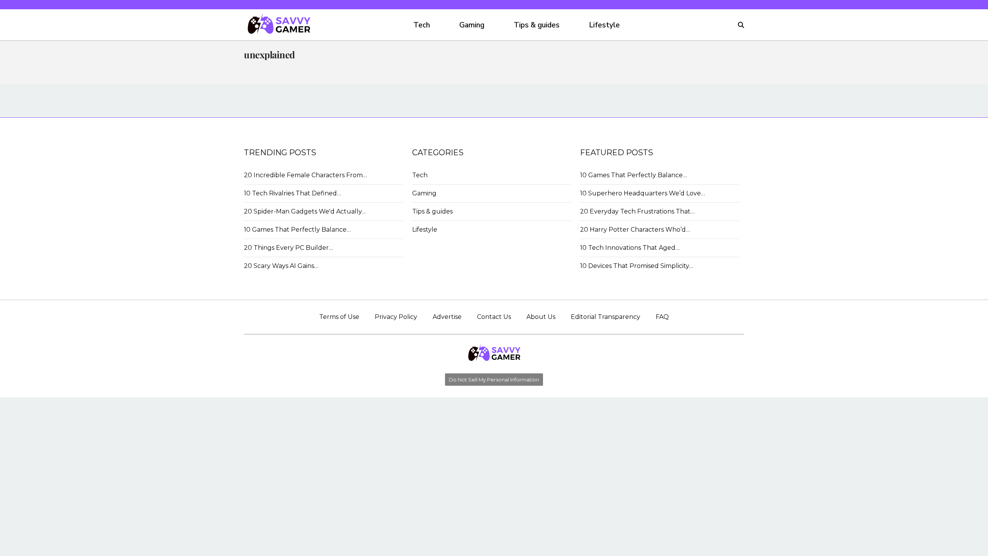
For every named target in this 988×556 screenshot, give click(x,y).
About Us (540, 316)
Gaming (471, 25)
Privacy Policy (396, 316)
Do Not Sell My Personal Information (494, 379)
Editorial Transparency (605, 316)
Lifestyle (604, 25)
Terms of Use (339, 316)
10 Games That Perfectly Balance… (297, 229)
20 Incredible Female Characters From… (305, 175)
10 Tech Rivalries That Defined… (292, 193)
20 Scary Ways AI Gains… (281, 266)
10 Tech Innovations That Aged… (630, 247)
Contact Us (494, 316)
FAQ (662, 316)
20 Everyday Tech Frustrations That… (637, 211)
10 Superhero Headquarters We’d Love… (642, 193)
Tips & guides (537, 25)
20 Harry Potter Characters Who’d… (635, 229)
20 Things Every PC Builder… (288, 247)
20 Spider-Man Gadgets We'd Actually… (305, 211)
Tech (421, 25)
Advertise (447, 316)
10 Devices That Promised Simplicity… (636, 266)
